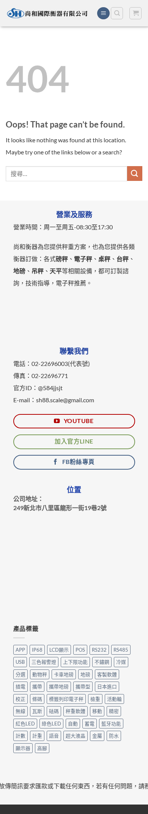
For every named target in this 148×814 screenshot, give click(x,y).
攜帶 (37, 686)
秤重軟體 (75, 711)
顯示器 (23, 748)
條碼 (37, 699)
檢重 (95, 699)
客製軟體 (107, 674)
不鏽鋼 (101, 662)
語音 (54, 736)
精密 (114, 711)
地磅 (85, 674)
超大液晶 (75, 736)
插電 (20, 686)
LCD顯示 (59, 650)
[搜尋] (117, 13)
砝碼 (54, 711)
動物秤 (39, 674)
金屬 (97, 736)
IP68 (37, 650)
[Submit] (134, 173)
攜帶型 (83, 686)
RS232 (99, 650)
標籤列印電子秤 (66, 699)
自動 (73, 724)
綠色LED (51, 724)
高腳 (42, 748)
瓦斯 (37, 711)
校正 (20, 699)
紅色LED (25, 724)
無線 (20, 711)
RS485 (120, 650)
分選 (20, 674)
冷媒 (121, 662)
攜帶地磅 (59, 686)
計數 (20, 736)
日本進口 (107, 686)
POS (80, 650)
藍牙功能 (111, 724)
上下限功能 (75, 662)
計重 (37, 736)
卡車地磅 (64, 674)
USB (20, 662)
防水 (114, 736)
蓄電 (89, 724)
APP (20, 650)
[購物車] (135, 13)
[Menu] (103, 13)
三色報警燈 (43, 662)
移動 (97, 711)
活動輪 (114, 699)
